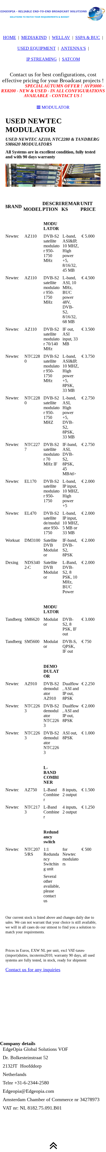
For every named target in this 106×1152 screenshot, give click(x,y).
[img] (53, 13)
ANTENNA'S (73, 48)
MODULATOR (55, 107)
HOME (9, 37)
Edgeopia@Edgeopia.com (28, 1091)
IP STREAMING (41, 59)
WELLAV (61, 37)
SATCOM (71, 59)
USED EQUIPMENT (36, 48)
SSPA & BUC (87, 37)
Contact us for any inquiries (32, 969)
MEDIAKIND (34, 37)
